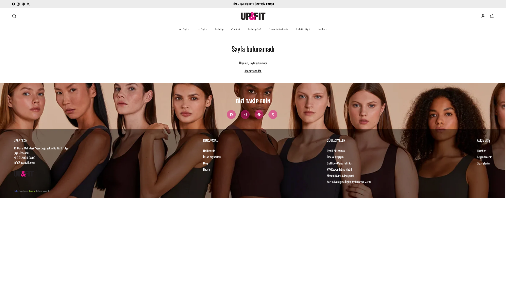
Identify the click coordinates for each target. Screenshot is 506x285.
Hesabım (481, 150)
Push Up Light (302, 29)
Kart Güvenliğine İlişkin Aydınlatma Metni (349, 182)
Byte (16, 191)
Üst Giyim (202, 29)
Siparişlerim (483, 163)
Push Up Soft (254, 29)
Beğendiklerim (484, 157)
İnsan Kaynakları (212, 157)
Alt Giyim (184, 29)
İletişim (207, 169)
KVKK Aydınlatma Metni (339, 169)
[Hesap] (482, 16)
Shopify (32, 191)
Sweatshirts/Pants (278, 29)
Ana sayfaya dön (253, 70)
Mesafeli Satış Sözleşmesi (340, 175)
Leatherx (322, 29)
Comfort (235, 29)
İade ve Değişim (335, 157)
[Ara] (14, 16)
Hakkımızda (209, 150)
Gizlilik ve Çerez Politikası (340, 163)
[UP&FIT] (253, 16)
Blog (205, 163)
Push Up (219, 29)
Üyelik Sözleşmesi (336, 150)
